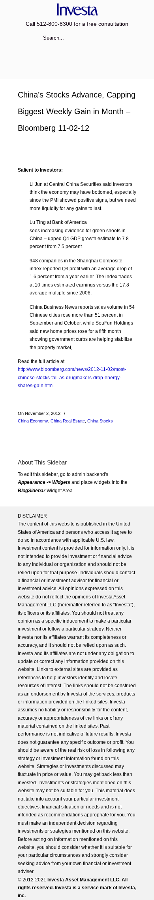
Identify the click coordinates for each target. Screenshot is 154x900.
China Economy (33, 420)
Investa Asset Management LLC (77, 9)
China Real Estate (68, 420)
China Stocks (100, 420)
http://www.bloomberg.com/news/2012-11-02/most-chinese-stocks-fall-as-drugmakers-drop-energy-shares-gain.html (72, 377)
